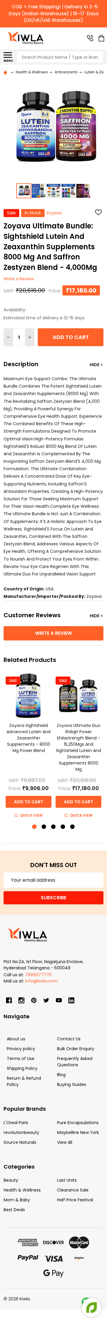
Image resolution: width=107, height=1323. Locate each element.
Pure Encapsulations (78, 1123)
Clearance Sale (73, 1190)
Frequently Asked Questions (74, 1062)
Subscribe (53, 897)
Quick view (31, 815)
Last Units (67, 1180)
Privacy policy (21, 1049)
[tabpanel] (29, 746)
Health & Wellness (22, 1190)
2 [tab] (44, 827)
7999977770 (38, 975)
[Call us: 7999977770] (90, 38)
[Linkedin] (71, 1000)
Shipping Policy (22, 1068)
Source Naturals (20, 1142)
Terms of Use (20, 1059)
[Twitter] (46, 1000)
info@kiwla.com (41, 981)
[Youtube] (59, 1000)
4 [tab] (63, 827)
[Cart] (101, 38)
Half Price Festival (75, 1200)
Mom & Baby (17, 1200)
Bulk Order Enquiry (75, 1049)
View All (64, 1142)
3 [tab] (53, 827)
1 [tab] (34, 827)
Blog (61, 1075)
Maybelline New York (78, 1132)
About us (16, 1039)
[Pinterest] (34, 1000)
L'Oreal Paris (16, 1123)
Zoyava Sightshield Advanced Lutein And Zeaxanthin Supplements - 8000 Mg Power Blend (29, 737)
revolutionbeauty (21, 1132)
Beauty (11, 1180)
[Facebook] (9, 1000)
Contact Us (69, 1039)
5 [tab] (72, 827)
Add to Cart (71, 337)
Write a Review (19, 279)
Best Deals (14, 1210)
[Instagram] (21, 1000)
